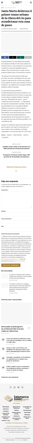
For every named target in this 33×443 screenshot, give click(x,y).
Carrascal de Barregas (5, 414)
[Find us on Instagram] (22, 387)
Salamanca (16, 416)
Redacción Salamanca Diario (10, 28)
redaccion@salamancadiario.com (10, 259)
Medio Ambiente (18, 135)
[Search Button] (31, 2)
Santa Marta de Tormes (10, 7)
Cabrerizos (6, 409)
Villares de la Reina (27, 417)
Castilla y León (6, 420)
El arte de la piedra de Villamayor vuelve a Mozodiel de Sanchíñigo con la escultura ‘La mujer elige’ (19, 340)
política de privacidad (19, 261)
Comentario (5, 190)
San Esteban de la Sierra (16, 419)
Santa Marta (5, 137)
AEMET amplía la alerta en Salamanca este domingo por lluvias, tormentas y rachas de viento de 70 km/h (17, 368)
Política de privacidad (25, 438)
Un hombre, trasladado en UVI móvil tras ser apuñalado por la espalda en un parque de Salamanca (18, 359)
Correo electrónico (6, 219)
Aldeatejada (5, 406)
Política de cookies (10, 440)
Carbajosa (6, 411)
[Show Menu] (2, 2)
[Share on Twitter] (12, 57)
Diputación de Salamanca (16, 407)
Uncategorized (27, 410)
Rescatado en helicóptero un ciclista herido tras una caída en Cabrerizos (12, 328)
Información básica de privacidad (10, 234)
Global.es (25, 440)
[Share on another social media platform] (28, 57)
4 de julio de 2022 (24, 28)
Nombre (4, 211)
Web (2, 226)
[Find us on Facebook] (10, 387)
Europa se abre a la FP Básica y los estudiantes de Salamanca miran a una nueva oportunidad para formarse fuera (18, 349)
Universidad (27, 412)
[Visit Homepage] (16, 2)
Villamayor (27, 414)
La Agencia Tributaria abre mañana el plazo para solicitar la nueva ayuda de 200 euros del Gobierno (20, 276)
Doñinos (16, 410)
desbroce (9, 135)
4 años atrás (13, 280)
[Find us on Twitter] (14, 387)
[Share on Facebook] (5, 57)
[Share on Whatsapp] (20, 57)
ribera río (26, 135)
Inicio (2, 7)
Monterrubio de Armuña (16, 413)
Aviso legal (17, 438)
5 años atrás (13, 293)
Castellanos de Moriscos (6, 417)
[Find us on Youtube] (18, 387)
